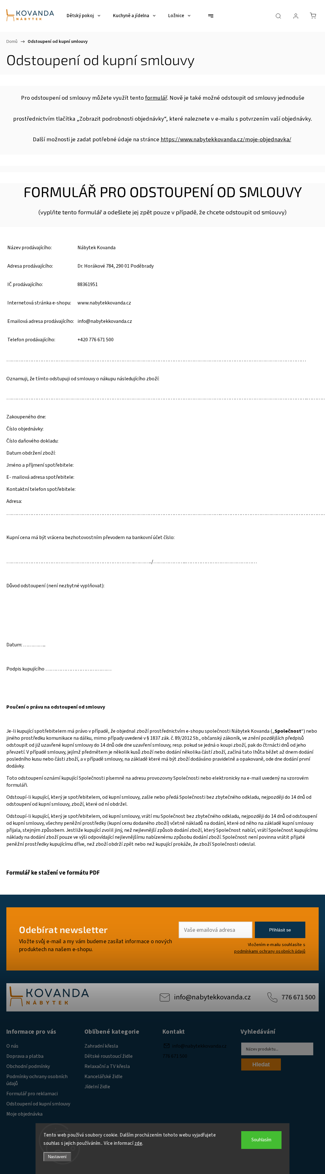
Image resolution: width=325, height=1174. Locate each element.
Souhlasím (261, 1140)
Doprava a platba (24, 1056)
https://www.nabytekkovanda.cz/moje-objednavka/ (226, 139)
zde (139, 1143)
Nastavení (57, 1156)
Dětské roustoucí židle (108, 1056)
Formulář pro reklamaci (32, 1093)
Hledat (261, 1064)
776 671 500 (298, 997)
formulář (156, 98)
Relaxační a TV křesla (107, 1066)
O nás (12, 1046)
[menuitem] (83, 16)
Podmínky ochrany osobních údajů (37, 1080)
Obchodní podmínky (28, 1066)
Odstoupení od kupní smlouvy (38, 1103)
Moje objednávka (24, 1114)
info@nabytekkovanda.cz (212, 997)
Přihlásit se (280, 929)
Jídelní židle (97, 1086)
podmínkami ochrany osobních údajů (269, 951)
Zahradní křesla (101, 1046)
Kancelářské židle (103, 1076)
